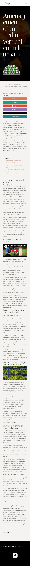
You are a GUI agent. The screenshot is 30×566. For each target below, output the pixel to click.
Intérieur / (13, 84)
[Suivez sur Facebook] (15, 555)
